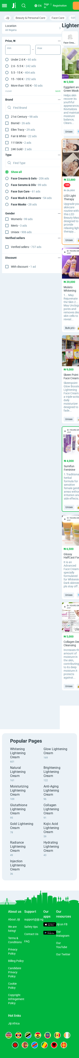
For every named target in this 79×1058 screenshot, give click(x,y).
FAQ (27, 941)
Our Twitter (63, 954)
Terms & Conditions (15, 940)
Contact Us (31, 934)
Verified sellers (26, 246)
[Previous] (60, 714)
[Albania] (54, 1045)
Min (9, 48)
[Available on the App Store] (49, 925)
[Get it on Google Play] (49, 933)
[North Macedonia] (64, 1045)
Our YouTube (61, 945)
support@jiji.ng (33, 919)
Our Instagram (62, 933)
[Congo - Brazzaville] (44, 1045)
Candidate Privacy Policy (14, 972)
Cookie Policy (12, 985)
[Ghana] (38, 1035)
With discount (23, 266)
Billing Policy (16, 960)
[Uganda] (18, 1035)
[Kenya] (8, 1035)
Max (39, 48)
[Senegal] (57, 1035)
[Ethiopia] (47, 1035)
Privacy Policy (12, 951)
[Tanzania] (28, 1035)
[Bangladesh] (15, 1045)
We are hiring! (12, 928)
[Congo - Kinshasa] (34, 1045)
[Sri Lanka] (25, 1045)
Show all (16, 172)
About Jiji (14, 919)
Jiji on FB (61, 924)
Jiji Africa (14, 1023)
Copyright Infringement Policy (16, 999)
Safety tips (31, 926)
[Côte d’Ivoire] (67, 1035)
